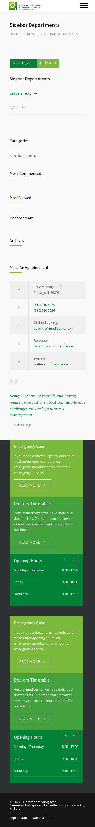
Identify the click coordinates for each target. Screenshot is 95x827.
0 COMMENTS (48, 63)
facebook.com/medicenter (54, 346)
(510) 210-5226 (44, 310)
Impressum (18, 817)
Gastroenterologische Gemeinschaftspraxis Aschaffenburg (38, 803)
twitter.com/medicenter (51, 364)
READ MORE (29, 485)
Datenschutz (41, 817)
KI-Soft (15, 808)
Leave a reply (20, 93)
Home (14, 34)
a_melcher (18, 107)
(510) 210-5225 (44, 304)
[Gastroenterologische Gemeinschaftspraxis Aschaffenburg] (43, 6)
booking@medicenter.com (54, 328)
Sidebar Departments (30, 79)
